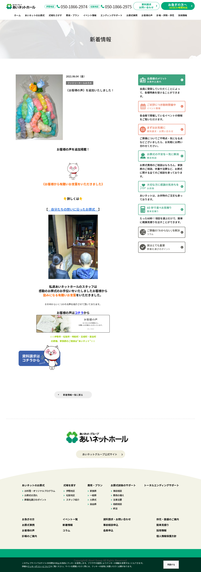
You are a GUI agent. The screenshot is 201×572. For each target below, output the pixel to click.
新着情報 (68, 525)
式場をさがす (55, 15)
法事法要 (117, 499)
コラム (66, 530)
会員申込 (108, 530)
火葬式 (93, 499)
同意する (171, 565)
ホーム (17, 15)
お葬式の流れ (31, 495)
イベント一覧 (70, 519)
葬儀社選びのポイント (35, 499)
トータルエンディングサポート (161, 485)
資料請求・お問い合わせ (117, 519)
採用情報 (182, 15)
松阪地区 (70, 495)
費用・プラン (72, 15)
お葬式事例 (131, 15)
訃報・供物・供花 (165, 15)
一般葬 (93, 495)
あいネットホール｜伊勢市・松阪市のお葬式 (22, 6)
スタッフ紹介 (72, 499)
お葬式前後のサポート (123, 485)
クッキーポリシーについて (39, 566)
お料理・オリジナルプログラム (39, 490)
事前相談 (117, 490)
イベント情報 (89, 15)
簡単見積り (162, 525)
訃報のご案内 (29, 536)
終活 (115, 508)
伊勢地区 (70, 490)
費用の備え (118, 495)
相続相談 (117, 504)
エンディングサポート (111, 15)
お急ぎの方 (28, 519)
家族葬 (93, 490)
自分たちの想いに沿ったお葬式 (73, 209)
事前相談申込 (110, 525)
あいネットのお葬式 (35, 15)
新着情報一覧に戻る (73, 394)
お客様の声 (146, 15)
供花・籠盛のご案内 (167, 519)
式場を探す (69, 485)
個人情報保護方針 (166, 536)
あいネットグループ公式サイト (99, 454)
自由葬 (93, 504)
